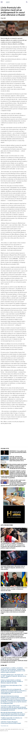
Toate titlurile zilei (4, 725)
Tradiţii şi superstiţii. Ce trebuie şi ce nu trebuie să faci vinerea (11, 718)
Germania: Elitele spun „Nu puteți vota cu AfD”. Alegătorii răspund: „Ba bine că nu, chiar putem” (13, 568)
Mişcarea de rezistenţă (14, 2)
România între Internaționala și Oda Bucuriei (11, 686)
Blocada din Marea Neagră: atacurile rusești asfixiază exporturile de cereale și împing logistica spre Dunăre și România (13, 714)
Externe (10, 525)
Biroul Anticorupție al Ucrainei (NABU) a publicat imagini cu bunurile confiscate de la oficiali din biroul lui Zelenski (18, 466)
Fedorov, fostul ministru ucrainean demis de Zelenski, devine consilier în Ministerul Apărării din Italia (14, 589)
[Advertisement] (14, 435)
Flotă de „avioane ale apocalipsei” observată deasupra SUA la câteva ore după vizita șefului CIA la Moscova (13, 459)
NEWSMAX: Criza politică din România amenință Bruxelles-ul (18, 452)
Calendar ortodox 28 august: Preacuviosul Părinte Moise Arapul (11, 722)
